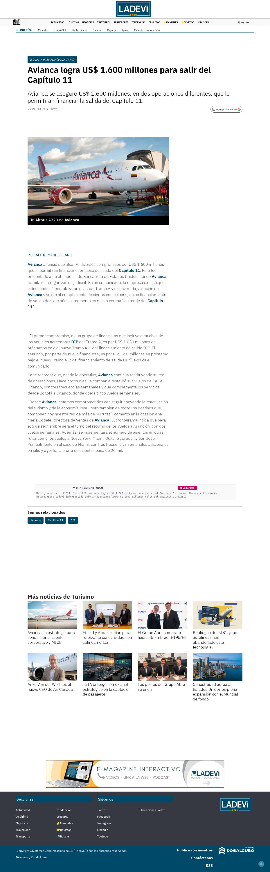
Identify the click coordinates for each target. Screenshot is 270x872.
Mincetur (43, 30)
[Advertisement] (135, 730)
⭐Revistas (187, 22)
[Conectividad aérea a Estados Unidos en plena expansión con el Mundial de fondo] (217, 667)
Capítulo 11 (129, 270)
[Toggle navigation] (23, 22)
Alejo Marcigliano (54, 254)
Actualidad (57, 22)
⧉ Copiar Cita (187, 488)
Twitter (102, 810)
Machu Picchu (79, 30)
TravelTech (104, 22)
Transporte (121, 22)
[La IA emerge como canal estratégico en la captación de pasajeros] (107, 667)
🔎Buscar (203, 22)
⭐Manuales (170, 22)
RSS (209, 865)
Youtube (102, 836)
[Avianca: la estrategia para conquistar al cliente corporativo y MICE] (52, 615)
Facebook (103, 816)
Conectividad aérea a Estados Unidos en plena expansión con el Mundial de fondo (215, 691)
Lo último (73, 22)
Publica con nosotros (195, 850)
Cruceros (154, 22)
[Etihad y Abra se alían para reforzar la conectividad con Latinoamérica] (107, 615)
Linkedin (102, 830)
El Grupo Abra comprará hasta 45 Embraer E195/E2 (162, 635)
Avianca (35, 264)
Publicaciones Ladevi (151, 810)
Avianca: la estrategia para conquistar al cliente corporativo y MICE (51, 637)
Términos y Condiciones (31, 857)
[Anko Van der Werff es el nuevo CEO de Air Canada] (52, 667)
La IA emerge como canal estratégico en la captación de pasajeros (107, 689)
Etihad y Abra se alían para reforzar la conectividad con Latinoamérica (107, 637)
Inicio (34, 59)
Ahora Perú (153, 30)
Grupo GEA (60, 30)
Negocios (88, 22)
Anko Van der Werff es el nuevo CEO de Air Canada (50, 687)
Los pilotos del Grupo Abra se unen (161, 687)
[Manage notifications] (261, 864)
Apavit (125, 30)
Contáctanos (202, 857)
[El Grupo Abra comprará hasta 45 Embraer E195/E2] (162, 615)
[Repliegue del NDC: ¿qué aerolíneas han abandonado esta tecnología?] (217, 615)
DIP (74, 341)
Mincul (138, 30)
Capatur (111, 30)
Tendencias (138, 22)
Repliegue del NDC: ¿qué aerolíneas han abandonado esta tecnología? (215, 640)
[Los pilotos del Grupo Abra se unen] (162, 667)
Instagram (104, 823)
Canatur (97, 30)
